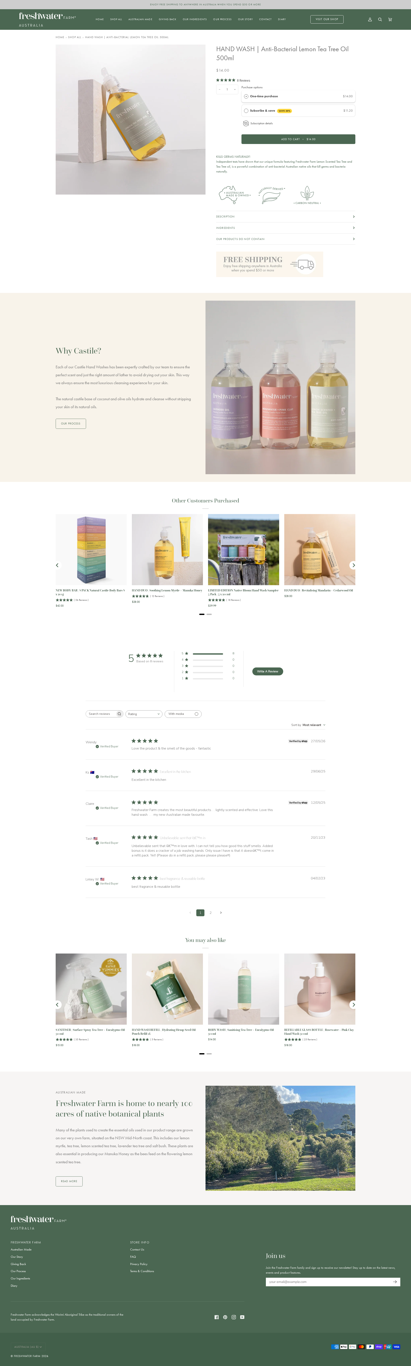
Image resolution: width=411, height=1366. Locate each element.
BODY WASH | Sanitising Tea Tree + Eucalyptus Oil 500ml (241, 1032)
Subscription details (261, 123)
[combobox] (143, 714)
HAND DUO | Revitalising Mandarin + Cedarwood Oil (318, 590)
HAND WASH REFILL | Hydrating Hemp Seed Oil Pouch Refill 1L (164, 1032)
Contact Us (137, 1249)
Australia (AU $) (26, 1347)
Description (225, 216)
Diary (14, 1286)
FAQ (133, 1257)
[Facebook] (216, 1317)
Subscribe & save (270, 110)
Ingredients (225, 228)
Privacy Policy (138, 1264)
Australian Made (21, 1249)
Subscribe (393, 1282)
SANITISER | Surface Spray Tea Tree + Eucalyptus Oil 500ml (90, 1032)
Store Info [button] (139, 1242)
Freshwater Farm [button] (26, 1242)
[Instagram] (234, 1317)
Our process (71, 423)
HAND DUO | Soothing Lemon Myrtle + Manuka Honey (167, 590)
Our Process (18, 1271)
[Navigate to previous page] (190, 912)
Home (60, 37)
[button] (116, 19)
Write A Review (267, 671)
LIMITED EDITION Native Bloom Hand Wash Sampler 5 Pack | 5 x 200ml (243, 592)
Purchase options (251, 87)
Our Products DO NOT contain (240, 239)
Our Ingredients (20, 1278)
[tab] (201, 614)
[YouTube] (242, 1317)
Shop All (74, 37)
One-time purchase (264, 96)
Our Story (17, 1257)
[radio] (246, 96)
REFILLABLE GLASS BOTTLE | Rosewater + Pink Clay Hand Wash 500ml (319, 1032)
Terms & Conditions (142, 1271)
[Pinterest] (225, 1317)
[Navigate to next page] (221, 912)
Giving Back (18, 1264)
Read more (69, 1181)
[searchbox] (100, 714)
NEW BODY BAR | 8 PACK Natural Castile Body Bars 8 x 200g (90, 592)
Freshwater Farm (27, 1356)
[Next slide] (353, 565)
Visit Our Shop (327, 19)
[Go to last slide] (57, 565)
